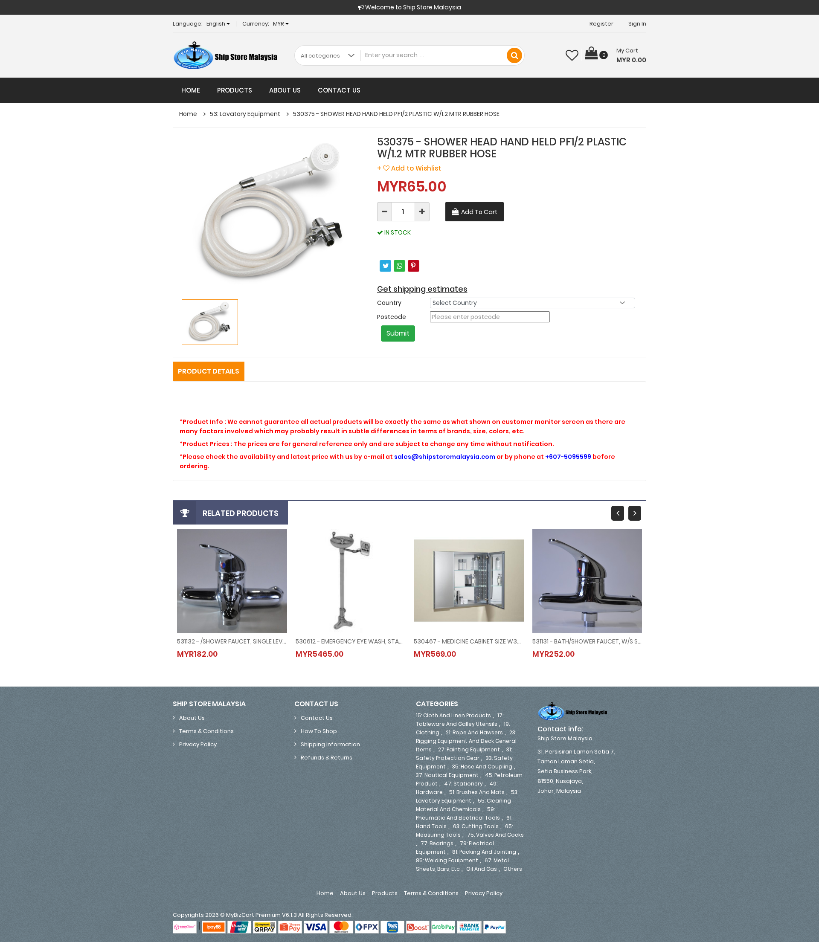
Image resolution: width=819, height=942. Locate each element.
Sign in (637, 23)
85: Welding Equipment (447, 860)
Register (601, 23)
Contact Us (339, 90)
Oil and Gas (481, 868)
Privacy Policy (198, 744)
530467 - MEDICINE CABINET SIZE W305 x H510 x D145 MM (469, 641)
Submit (398, 333)
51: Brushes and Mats (477, 792)
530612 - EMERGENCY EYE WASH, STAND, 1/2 (351, 641)
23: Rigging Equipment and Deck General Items (466, 741)
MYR (279, 24)
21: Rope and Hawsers (474, 732)
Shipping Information (330, 744)
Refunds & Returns (326, 758)
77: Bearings (437, 843)
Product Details (208, 371)
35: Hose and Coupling (482, 766)
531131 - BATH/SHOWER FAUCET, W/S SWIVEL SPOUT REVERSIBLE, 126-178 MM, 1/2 (587, 641)
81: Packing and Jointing (484, 851)
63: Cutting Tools (476, 826)
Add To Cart (479, 212)
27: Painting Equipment (469, 749)
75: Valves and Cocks (495, 834)
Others (512, 868)
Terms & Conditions (206, 731)
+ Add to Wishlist (409, 168)
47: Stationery (463, 783)
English (216, 24)
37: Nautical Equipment (447, 775)
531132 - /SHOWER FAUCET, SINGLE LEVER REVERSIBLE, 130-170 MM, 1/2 (232, 641)
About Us (285, 90)
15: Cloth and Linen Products (453, 715)
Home (190, 90)
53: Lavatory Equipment (245, 114)
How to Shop (319, 731)
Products (234, 90)
